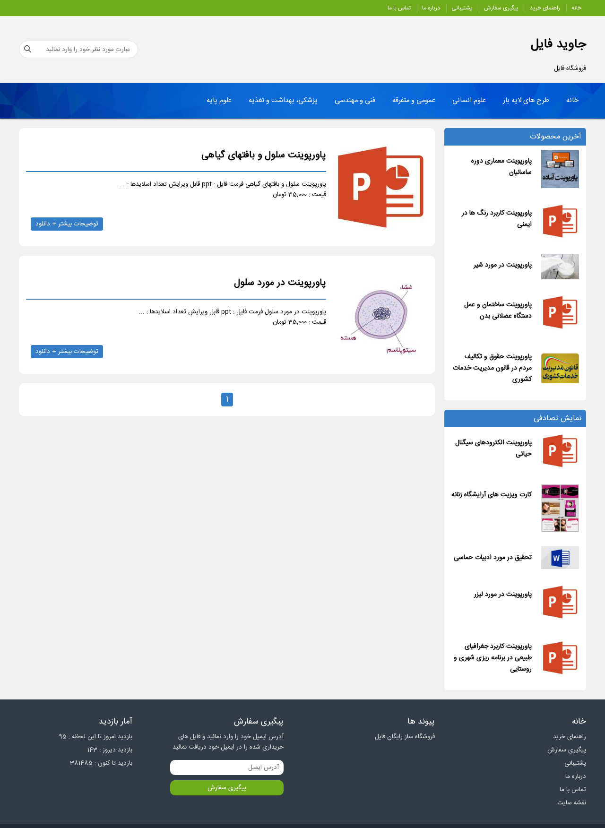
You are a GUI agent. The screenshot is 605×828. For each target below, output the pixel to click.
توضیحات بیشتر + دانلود (66, 224)
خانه (576, 8)
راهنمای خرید (545, 8)
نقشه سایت (571, 803)
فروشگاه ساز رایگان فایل (405, 737)
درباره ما (431, 8)
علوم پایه (219, 100)
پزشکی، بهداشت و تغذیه (283, 100)
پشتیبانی (462, 8)
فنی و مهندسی (355, 100)
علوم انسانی (469, 100)
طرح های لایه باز (526, 100)
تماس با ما (399, 8)
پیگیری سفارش (501, 8)
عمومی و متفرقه (413, 100)
